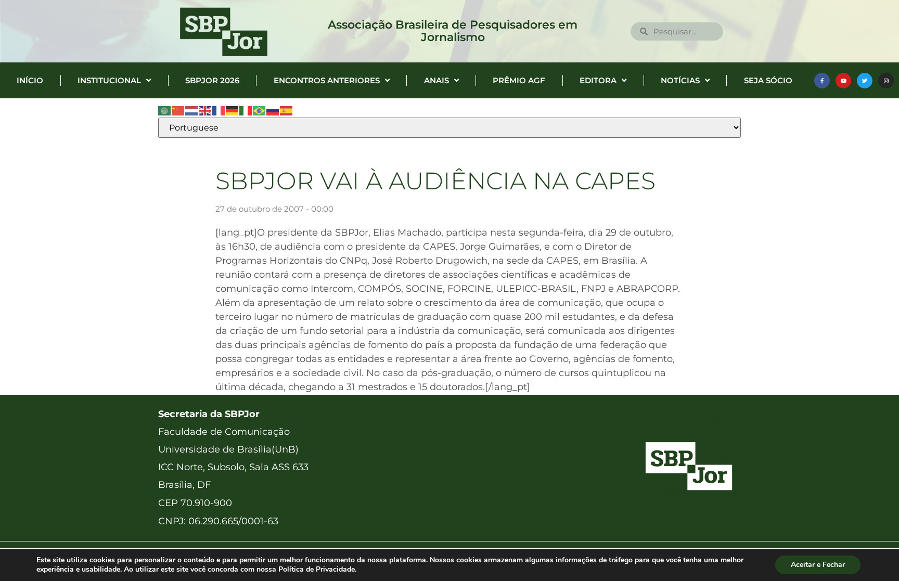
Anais (436, 80)
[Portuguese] (259, 110)
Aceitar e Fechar (818, 565)
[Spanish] (286, 110)
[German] (232, 110)
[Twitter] (864, 80)
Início (30, 80)
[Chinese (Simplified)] (178, 110)
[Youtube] (843, 80)
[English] (205, 110)
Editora (598, 80)
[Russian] (273, 110)
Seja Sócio (768, 80)
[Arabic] (165, 110)
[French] (219, 110)
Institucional (109, 80)
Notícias (680, 80)
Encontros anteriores (327, 80)
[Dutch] (192, 110)
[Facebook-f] (822, 80)
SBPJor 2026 (212, 80)
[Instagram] (886, 80)
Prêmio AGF (519, 80)
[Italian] (246, 110)
